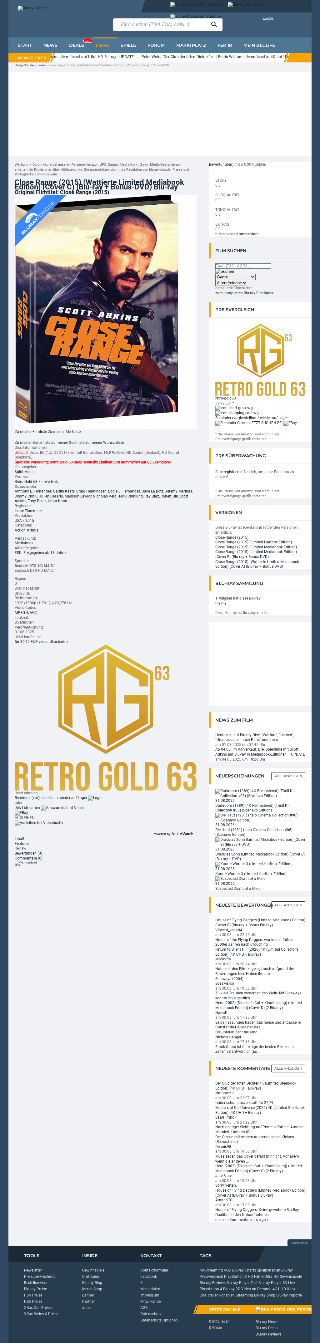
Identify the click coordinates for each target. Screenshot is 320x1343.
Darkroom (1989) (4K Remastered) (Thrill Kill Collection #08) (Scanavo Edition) (252, 808)
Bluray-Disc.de (24, 65)
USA (18, 520)
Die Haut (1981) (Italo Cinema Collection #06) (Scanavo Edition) (253, 832)
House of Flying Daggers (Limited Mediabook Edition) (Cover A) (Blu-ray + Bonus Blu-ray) (260, 1193)
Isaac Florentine (28, 511)
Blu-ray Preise (35, 1289)
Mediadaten (150, 1289)
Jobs (86, 1308)
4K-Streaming (211, 1270)
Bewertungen (28, 853)
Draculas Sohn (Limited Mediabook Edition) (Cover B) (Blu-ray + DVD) (260, 856)
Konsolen (227, 1295)
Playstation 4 (211, 1289)
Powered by (162, 834)
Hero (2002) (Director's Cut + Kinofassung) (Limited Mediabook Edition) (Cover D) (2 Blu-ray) (258, 1005)
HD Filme (255, 1276)
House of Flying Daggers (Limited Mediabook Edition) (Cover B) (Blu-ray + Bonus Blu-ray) (260, 922)
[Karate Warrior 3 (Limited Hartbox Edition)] (253, 864)
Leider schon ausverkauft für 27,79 (244, 1102)
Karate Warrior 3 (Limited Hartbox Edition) (251, 874)
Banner (88, 1295)
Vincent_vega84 (228, 930)
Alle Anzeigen (288, 776)
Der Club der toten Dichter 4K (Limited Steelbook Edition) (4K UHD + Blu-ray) (255, 1086)
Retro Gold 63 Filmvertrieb (36, 481)
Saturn (113, 165)
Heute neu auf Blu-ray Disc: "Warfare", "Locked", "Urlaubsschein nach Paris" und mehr (254, 737)
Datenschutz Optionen (159, 1320)
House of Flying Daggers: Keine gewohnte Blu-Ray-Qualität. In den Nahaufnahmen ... (257, 1212)
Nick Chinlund (131, 496)
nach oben (299, 1243)
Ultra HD (271, 1276)
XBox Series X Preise (41, 1314)
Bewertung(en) (221, 164)
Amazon (92, 165)
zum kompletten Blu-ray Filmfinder (244, 293)
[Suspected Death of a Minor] (241, 878)
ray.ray (221, 603)
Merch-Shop (92, 1289)
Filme (41, 65)
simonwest (224, 1093)
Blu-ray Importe (289, 1295)
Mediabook (24, 543)
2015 (29, 520)
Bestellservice (35, 1283)
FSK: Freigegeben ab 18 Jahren (41, 553)
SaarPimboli (225, 1117)
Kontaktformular (154, 1270)
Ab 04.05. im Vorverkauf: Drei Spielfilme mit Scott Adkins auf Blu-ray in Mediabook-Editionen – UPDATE (260, 752)
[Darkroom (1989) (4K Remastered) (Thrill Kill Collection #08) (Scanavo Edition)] (260, 793)
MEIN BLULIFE (259, 45)
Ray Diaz (151, 496)
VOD (227, 1270)
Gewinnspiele (93, 1270)
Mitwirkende (150, 1301)
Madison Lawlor (78, 496)
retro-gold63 (225, 398)
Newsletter (33, 1270)
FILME (102, 45)
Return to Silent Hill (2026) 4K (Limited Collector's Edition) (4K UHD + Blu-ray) (256, 952)
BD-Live (288, 1283)
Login (267, 18)
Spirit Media (25, 472)
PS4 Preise (33, 1295)
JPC (103, 165)
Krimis (32, 530)
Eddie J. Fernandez (124, 491)
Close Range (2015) (231, 537)
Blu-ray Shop (264, 1295)
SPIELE (128, 45)
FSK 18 (225, 45)
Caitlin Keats (64, 491)
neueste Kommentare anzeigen (241, 1220)
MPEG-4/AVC (26, 612)
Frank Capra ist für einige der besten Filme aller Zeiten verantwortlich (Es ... (255, 1049)
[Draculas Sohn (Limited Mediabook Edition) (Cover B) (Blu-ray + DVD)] (260, 842)
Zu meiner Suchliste (67, 442)
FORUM (156, 45)
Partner (88, 1301)
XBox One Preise (38, 1308)
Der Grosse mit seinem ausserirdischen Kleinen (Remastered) (254, 1139)
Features (22, 843)
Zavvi (144, 165)
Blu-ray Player (270, 1283)
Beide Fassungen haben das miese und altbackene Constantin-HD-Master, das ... (258, 1025)
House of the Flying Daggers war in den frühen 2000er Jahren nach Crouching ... (254, 942)
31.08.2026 (225, 800)
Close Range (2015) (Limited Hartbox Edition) (253, 542)
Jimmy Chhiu (26, 496)
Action (20, 530)
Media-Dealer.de (162, 165)
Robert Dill (169, 496)
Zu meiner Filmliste (31, 431)
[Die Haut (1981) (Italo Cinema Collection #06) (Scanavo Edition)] (260, 818)
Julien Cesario (51, 496)
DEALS (79, 43)
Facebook (148, 1276)
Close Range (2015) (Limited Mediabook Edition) (256, 547)
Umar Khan (57, 501)
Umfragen (90, 1276)
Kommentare (28, 858)
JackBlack (223, 1176)
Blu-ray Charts (244, 1270)
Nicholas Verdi (105, 496)
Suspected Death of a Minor (238, 888)
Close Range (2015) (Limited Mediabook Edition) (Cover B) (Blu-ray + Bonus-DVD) (256, 554)
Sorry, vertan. (226, 1185)
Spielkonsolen (268, 1270)
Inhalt (19, 838)
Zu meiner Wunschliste (104, 442)
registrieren (233, 472)
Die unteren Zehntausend (236, 1032)
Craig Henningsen (91, 491)
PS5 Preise (33, 1301)
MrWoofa (223, 959)
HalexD (221, 1013)
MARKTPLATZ (191, 45)
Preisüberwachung (40, 1276)
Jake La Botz (152, 491)
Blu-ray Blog (92, 1283)
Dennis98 (223, 1146)
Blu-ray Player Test (242, 1283)
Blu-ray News (267, 1322)
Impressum (149, 1295)
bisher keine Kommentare (236, 234)
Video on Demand (256, 1289)
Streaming (244, 1295)
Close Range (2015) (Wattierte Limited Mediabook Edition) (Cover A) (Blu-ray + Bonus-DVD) (257, 564)
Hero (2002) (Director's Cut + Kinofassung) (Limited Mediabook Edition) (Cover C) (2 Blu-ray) (258, 1168)
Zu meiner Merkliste (64, 431)
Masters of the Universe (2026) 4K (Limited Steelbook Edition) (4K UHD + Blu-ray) (260, 1110)
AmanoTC (223, 1200)
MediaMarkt (129, 165)
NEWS (50, 45)
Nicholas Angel (228, 1037)
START (25, 45)
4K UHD (279, 1289)
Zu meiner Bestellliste (32, 442)
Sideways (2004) (229, 979)
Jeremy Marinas (178, 491)
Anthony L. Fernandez (33, 491)
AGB (144, 1308)
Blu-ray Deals (267, 1328)
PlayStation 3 (235, 1276)
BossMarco (224, 983)
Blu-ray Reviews (213, 1283)
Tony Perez (37, 501)
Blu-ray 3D (231, 1289)
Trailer (212, 1295)
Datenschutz (151, 1314)
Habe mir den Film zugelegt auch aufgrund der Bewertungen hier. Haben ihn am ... (254, 971)
